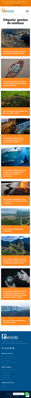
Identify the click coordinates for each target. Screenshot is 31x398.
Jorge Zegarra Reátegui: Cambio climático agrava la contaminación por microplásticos (15, 83)
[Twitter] (15, 5)
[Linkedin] (20, 5)
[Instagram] (13, 5)
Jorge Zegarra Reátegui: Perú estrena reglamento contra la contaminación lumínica (13, 140)
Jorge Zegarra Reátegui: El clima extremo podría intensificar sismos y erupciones (15, 201)
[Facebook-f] (11, 5)
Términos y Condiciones (14, 395)
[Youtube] (18, 5)
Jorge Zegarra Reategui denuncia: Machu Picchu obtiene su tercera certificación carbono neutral (14, 261)
